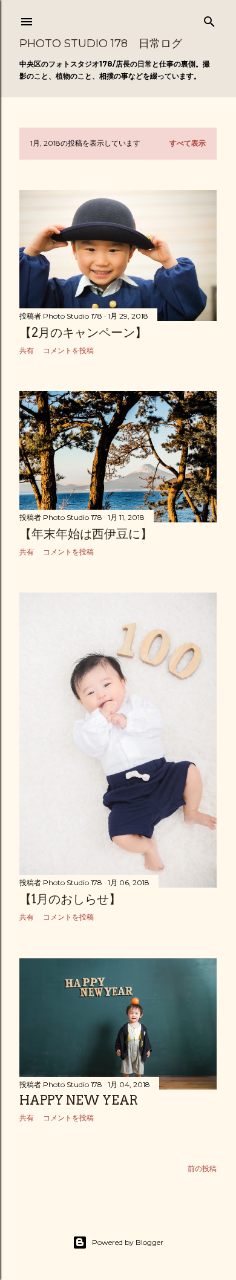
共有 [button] (26, 350)
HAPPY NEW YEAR (78, 1100)
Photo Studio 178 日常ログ (100, 43)
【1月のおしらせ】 (70, 899)
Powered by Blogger (127, 1242)
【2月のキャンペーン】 (83, 332)
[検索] (209, 19)
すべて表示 (187, 143)
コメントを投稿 (68, 350)
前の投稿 (202, 1168)
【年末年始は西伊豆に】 (85, 534)
